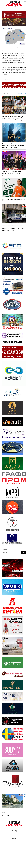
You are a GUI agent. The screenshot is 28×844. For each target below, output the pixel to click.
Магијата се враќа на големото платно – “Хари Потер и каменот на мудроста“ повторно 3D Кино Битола (14, 145)
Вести (9, 79)
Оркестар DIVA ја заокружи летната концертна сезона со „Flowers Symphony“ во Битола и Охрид (12, 173)
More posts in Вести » (22, 93)
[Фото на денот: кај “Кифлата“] (12, 801)
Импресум (14, 835)
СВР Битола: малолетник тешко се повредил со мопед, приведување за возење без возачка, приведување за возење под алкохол (13, 227)
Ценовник (14, 838)
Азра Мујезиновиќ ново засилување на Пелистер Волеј (13, 200)
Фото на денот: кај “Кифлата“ (25, 795)
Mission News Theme (9, 842)
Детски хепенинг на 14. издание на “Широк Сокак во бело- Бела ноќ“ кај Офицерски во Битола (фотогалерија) (13, 118)
